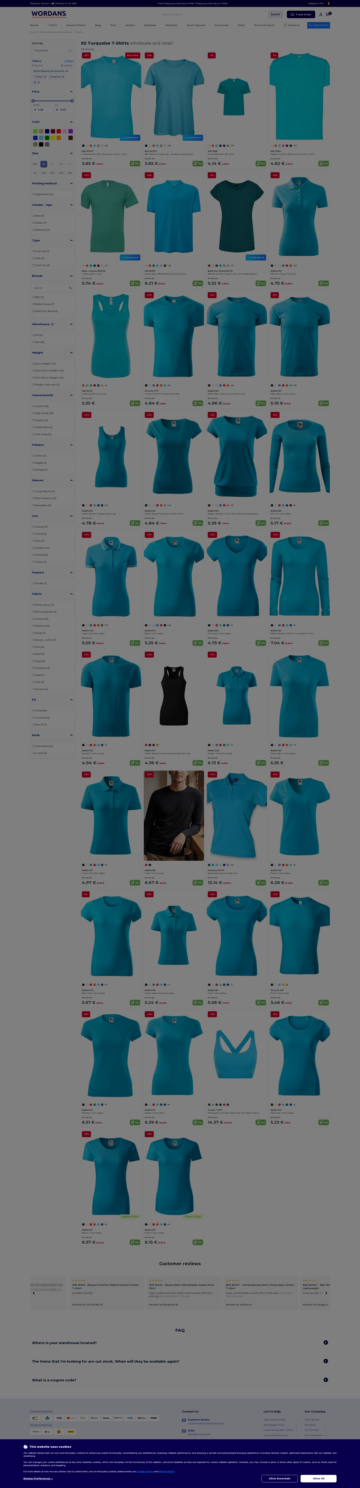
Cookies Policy (145, 1471)
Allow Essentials (279, 1478)
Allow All (318, 1478)
